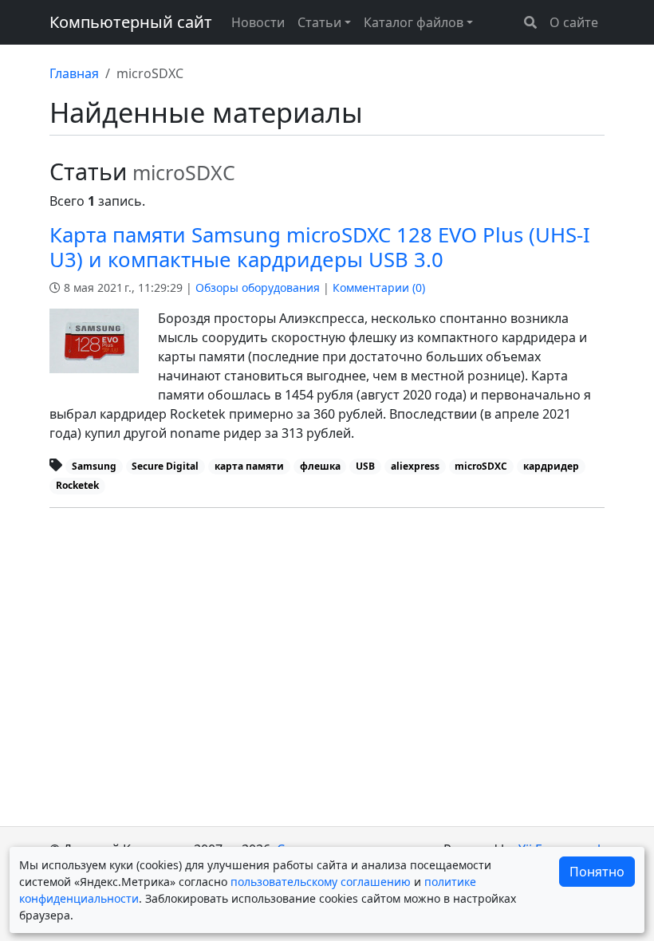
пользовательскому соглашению (320, 881)
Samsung (94, 466)
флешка (320, 466)
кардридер (551, 466)
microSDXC (481, 466)
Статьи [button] (319, 22)
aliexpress (415, 466)
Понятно (596, 871)
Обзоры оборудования (257, 287)
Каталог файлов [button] (413, 22)
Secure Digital (165, 466)
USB (365, 466)
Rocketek (77, 485)
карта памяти (249, 466)
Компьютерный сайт (130, 22)
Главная (74, 73)
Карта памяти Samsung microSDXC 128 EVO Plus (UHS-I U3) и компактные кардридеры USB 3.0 (319, 247)
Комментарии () (379, 287)
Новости (258, 22)
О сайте (574, 22)
